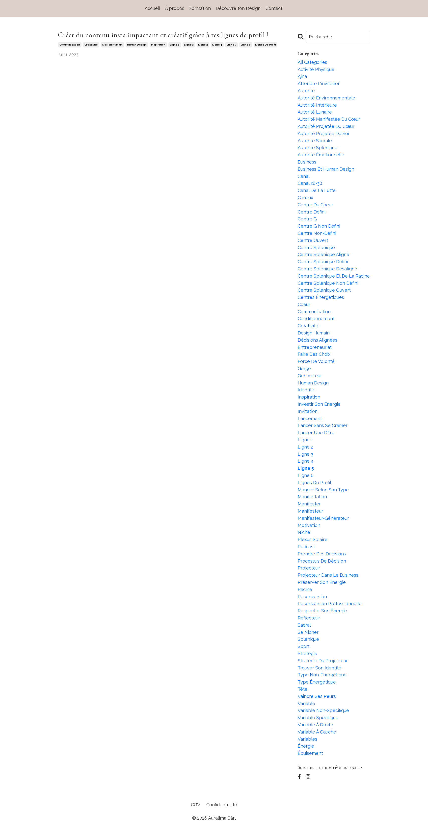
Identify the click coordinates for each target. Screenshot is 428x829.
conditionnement (316, 318)
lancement (310, 418)
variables (307, 739)
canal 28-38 (310, 183)
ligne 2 (189, 44)
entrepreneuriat (315, 347)
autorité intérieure (317, 105)
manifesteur (310, 511)
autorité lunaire (315, 112)
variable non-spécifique (323, 710)
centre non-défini (317, 233)
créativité (91, 44)
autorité (306, 90)
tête (302, 689)
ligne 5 (231, 44)
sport (304, 646)
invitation (308, 411)
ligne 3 (203, 44)
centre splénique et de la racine (334, 276)
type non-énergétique (322, 674)
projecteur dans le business (328, 575)
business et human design (326, 169)
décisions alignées (317, 340)
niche (304, 532)
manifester (309, 503)
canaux (305, 197)
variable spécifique (318, 717)
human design (137, 44)
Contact (274, 8)
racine (305, 589)
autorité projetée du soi (323, 133)
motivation (309, 525)
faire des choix (314, 354)
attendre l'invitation (319, 83)
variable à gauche (317, 731)
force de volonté (316, 361)
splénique (308, 639)
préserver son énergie (322, 582)
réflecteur (309, 617)
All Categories (312, 62)
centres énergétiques (321, 297)
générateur (310, 375)
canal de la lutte (317, 190)
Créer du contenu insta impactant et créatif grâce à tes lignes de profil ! (163, 35)
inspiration (158, 44)
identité (306, 389)
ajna (302, 76)
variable (306, 703)
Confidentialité (221, 804)
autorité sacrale (315, 140)
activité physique (316, 69)
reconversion (312, 596)
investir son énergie (319, 404)
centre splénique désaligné (327, 268)
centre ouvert (313, 240)
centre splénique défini (323, 261)
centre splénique (316, 247)
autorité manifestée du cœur (329, 119)
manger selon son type (323, 489)
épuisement (310, 753)
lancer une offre (316, 432)
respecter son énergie (322, 610)
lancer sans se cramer (323, 425)
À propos (174, 8)
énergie (306, 746)
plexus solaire (312, 539)
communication (69, 44)
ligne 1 (175, 44)
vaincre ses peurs (317, 696)
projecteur (309, 567)
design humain (112, 44)
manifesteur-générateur (323, 518)
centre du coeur (315, 204)
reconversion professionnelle (330, 603)
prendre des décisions (322, 553)
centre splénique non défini (328, 283)
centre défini (311, 211)
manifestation (312, 496)
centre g (307, 218)
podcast (306, 546)
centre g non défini (319, 226)
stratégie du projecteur (323, 660)
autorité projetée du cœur (326, 126)
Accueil (152, 8)
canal (304, 176)
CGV (195, 804)
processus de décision (322, 561)
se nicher (308, 632)
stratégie (307, 653)
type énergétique (317, 682)
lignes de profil (265, 44)
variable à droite (315, 724)
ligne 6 (246, 44)
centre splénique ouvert (324, 290)
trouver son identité (319, 667)
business (307, 162)
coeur (304, 304)
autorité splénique (317, 147)
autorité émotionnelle (321, 154)
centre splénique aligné (323, 254)
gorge (304, 368)
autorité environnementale (326, 97)
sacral (304, 625)
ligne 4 (217, 44)
